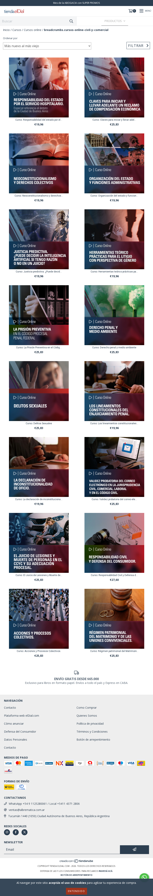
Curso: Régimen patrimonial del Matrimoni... (114, 651)
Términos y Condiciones (92, 731)
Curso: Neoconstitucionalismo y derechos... (39, 195)
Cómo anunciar (14, 723)
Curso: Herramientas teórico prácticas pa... (114, 271)
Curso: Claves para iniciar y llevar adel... (114, 119)
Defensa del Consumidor (20, 731)
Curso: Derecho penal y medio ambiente (114, 347)
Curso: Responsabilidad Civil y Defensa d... (114, 575)
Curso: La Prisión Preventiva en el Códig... (39, 347)
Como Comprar (86, 707)
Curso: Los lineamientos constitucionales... (114, 423)
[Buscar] (71, 21)
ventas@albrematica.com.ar (27, 810)
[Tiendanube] (76, 862)
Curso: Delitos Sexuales (39, 423)
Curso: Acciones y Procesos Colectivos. (39, 651)
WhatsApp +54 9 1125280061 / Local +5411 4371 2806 (44, 804)
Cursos (16, 30)
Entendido (76, 891)
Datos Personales (15, 739)
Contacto (10, 707)
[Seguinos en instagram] (7, 832)
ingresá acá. (106, 871)
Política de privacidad (90, 723)
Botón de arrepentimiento (93, 739)
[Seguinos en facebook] (16, 832)
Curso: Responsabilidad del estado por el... (38, 119)
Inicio (6, 30)
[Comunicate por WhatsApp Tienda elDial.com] (144, 877)
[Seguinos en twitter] (24, 832)
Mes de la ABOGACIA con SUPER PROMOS (76, 3)
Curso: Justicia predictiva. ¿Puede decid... (39, 271)
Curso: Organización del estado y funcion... (114, 195)
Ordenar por (10, 38)
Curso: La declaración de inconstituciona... (38, 499)
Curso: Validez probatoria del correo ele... (114, 499)
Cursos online (32, 30)
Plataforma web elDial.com (21, 715)
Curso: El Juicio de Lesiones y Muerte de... (39, 575)
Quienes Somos (86, 715)
